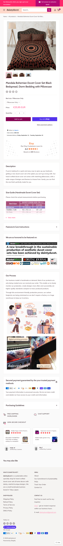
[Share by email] (16, 91)
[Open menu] (4, 10)
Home (5, 16)
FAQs (36, 482)
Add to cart (18, 119)
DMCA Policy (7, 511)
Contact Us (38, 487)
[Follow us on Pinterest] (11, 523)
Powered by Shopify (9, 540)
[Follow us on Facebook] (4, 523)
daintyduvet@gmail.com (48, 512)
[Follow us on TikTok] (14, 523)
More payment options (44, 125)
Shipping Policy (8, 499)
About (36, 476)
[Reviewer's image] (25, 441)
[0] (58, 10)
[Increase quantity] (24, 113)
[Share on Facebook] (7, 91)
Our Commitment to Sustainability (45, 479)
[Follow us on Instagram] (7, 523)
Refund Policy (8, 502)
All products (12, 16)
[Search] (49, 10)
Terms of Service (9, 505)
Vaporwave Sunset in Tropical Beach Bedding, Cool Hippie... (48, 431)
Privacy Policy (8, 508)
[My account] (55, 10)
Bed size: (14, 98)
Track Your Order (40, 484)
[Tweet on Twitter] (13, 91)
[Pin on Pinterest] (10, 91)
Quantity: (9, 113)
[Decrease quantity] (15, 113)
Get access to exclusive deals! (48, 3)
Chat (36, 506)
